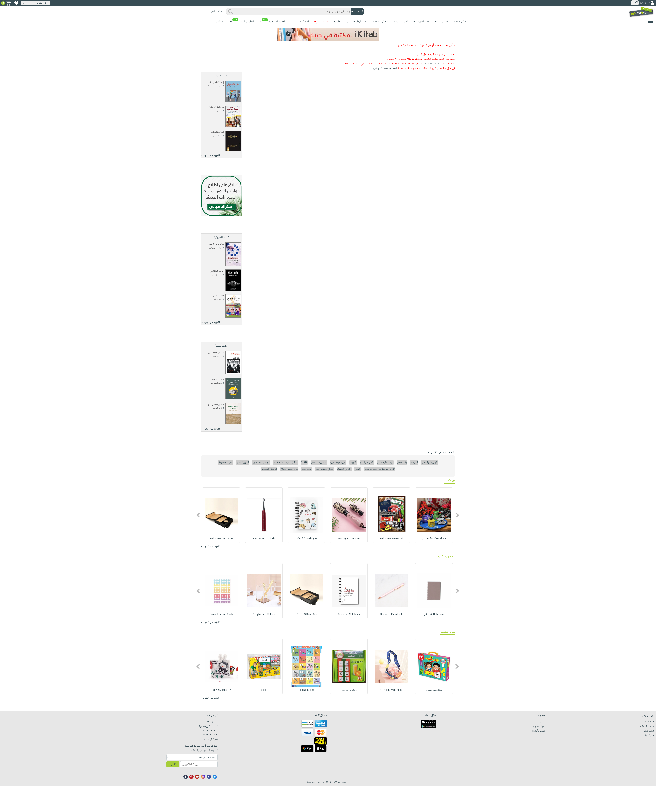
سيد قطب (306, 469)
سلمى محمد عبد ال (215, 86)
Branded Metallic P (391, 614)
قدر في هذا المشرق (216, 353)
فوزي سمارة (218, 299)
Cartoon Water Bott (391, 690)
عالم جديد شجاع (289, 469)
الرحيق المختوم (269, 469)
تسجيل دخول (644, 3)
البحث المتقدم (432, 63)
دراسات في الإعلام (216, 244)
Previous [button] (457, 515)
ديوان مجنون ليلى (324, 469)
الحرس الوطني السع (216, 404)
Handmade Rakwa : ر (434, 539)
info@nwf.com (209, 735)
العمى (357, 469)
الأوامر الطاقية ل (217, 379)
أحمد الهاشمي (217, 275)
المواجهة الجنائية (217, 132)
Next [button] (198, 515)
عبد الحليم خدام (385, 462)
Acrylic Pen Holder (264, 614)
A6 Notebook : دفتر (434, 614)
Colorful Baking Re (306, 539)
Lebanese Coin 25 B (221, 539)
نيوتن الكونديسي (216, 383)
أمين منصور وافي (215, 248)
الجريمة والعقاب (429, 462)
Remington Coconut (349, 539)
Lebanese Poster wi (391, 539)
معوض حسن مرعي (215, 111)
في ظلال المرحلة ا (216, 107)
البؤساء (414, 462)
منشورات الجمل (318, 462)
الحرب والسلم (366, 462)
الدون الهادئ (243, 462)
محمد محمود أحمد (215, 136)
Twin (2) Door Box (306, 614)
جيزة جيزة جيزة (338, 462)
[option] (434, 515)
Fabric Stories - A (221, 690)
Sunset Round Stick (221, 614)
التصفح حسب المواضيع (385, 68)
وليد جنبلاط (217, 356)
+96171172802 (209, 731)
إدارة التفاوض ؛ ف (216, 82)
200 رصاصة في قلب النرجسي (379, 469)
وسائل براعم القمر (349, 690)
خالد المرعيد (217, 408)
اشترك (172, 764)
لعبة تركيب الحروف (434, 690)
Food (264, 690)
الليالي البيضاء (344, 469)
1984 (304, 462)
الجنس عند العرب (261, 462)
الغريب (353, 462)
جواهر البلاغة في (217, 271)
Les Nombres (306, 690)
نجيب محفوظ (226, 462)
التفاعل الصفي (218, 296)
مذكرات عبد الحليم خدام (285, 462)
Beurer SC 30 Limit (264, 539)
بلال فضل (402, 462)
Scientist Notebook (349, 614)
